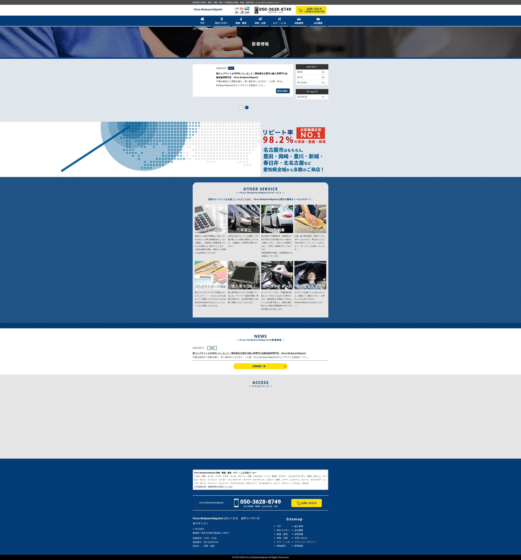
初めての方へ (221, 22)
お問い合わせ (300, 537)
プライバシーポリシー (305, 541)
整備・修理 (241, 22)
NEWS (300, 72)
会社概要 (318, 22)
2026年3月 (302, 96)
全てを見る (302, 82)
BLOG (300, 77)
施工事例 (298, 526)
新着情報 (298, 545)
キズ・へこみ (279, 22)
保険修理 (299, 22)
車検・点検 (260, 22)
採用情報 (298, 534)
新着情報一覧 (259, 366)
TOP (202, 22)
